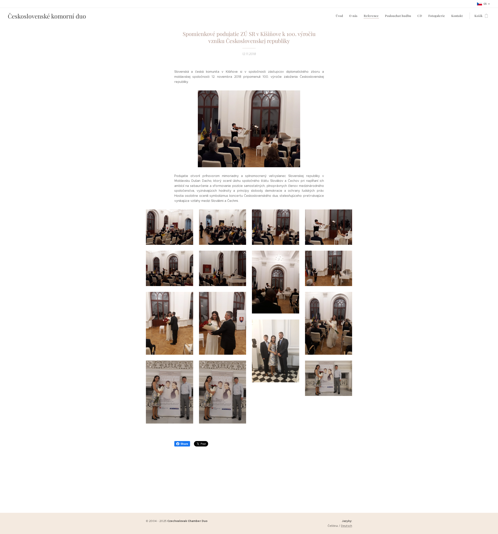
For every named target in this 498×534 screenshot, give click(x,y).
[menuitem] (340, 16)
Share (184, 443)
